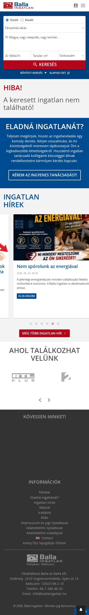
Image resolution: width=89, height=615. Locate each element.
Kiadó (29, 20)
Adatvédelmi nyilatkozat (44, 528)
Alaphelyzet (58, 72)
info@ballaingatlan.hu (50, 593)
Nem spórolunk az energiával (38, 266)
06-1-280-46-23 (51, 588)
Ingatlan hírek (21, 200)
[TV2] (66, 377)
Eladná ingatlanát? (44, 497)
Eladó (14, 20)
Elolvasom (18, 296)
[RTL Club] (23, 377)
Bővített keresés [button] (31, 72)
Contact (47, 538)
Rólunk (44, 507)
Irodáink (44, 512)
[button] (81, 610)
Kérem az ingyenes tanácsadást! (44, 175)
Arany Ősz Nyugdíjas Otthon (44, 543)
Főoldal (44, 492)
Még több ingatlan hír (42, 333)
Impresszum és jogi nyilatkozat (44, 523)
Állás (44, 517)
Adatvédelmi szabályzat (44, 533)
